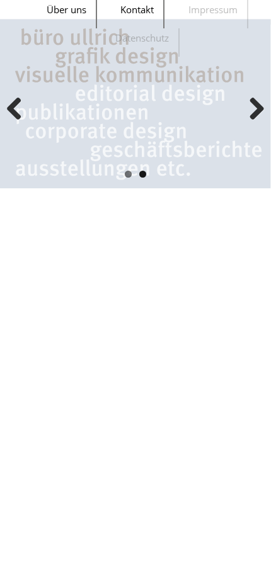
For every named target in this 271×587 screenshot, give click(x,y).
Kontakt (137, 9)
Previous (19, 109)
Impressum (213, 9)
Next (252, 109)
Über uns (66, 9)
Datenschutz (142, 37)
